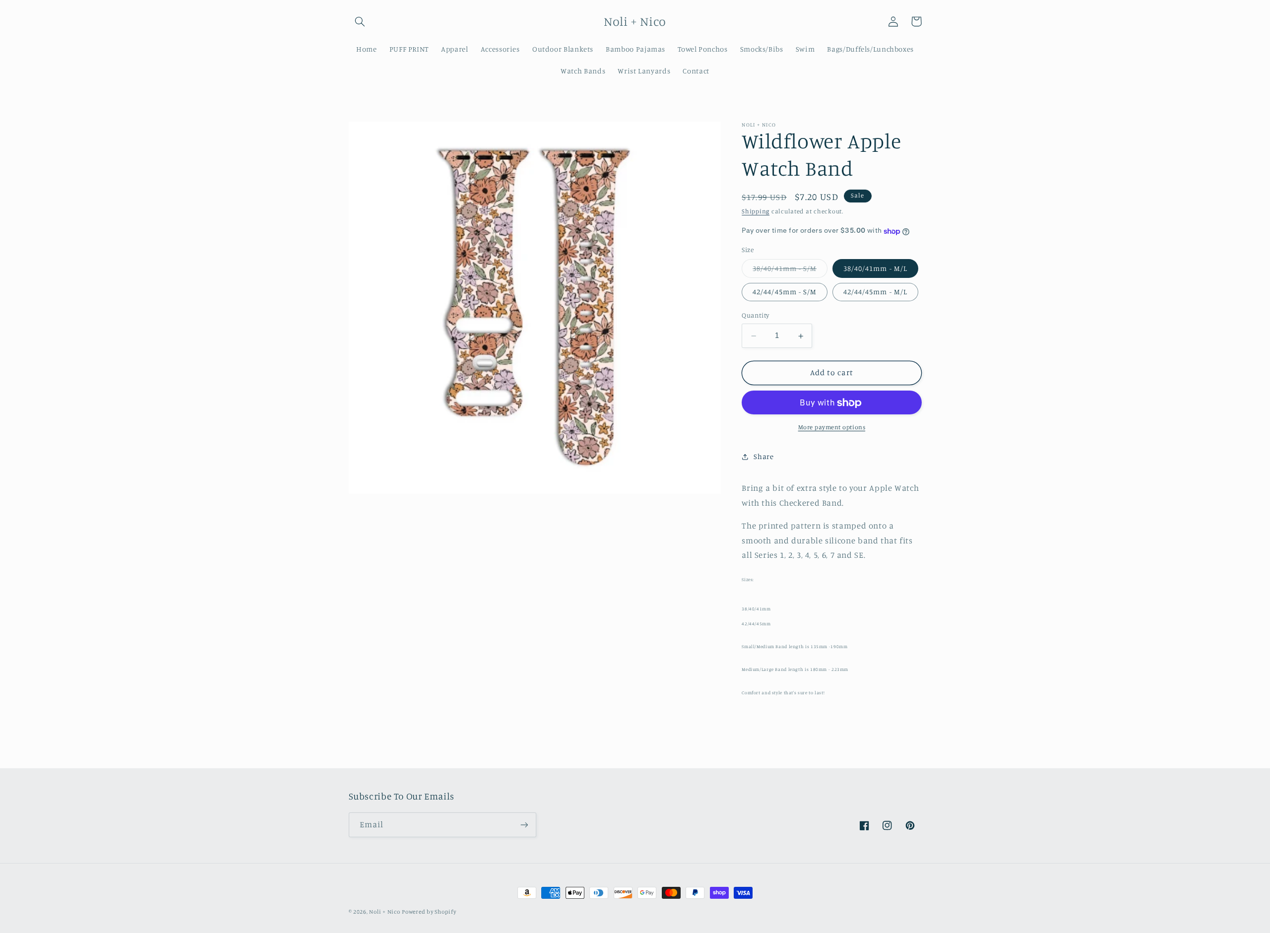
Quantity (755, 316)
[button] (360, 21)
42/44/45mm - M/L (875, 292)
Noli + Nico (384, 911)
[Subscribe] (523, 824)
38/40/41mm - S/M (790, 271)
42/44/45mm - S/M (785, 292)
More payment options (832, 427)
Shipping (755, 211)
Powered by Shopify (429, 911)
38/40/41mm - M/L (875, 269)
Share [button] (763, 457)
